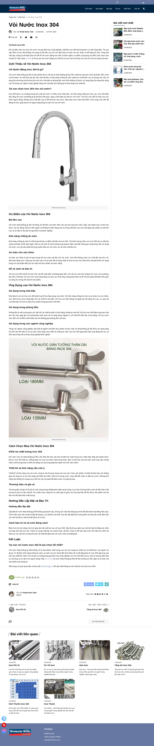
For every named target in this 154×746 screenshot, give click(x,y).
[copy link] (36, 37)
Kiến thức (127, 9)
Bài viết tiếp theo (98, 605)
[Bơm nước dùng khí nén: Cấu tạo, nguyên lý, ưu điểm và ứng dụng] (117, 69)
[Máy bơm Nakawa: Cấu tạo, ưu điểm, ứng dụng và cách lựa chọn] (117, 82)
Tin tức (117, 9)
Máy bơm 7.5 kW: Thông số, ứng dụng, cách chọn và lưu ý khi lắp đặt (134, 56)
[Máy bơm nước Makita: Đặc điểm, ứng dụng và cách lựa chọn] (117, 31)
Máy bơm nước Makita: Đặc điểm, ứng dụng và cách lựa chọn (134, 31)
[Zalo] (4, 718)
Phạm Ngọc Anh (26, 32)
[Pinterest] (102, 594)
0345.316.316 (49, 734)
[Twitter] (100, 594)
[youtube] (107, 594)
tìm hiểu (28, 58)
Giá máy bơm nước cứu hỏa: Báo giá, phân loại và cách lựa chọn (134, 43)
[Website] (97, 594)
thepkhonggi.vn (47, 566)
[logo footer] (25, 732)
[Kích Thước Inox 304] (24, 689)
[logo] (17, 11)
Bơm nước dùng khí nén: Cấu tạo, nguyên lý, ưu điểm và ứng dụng (134, 69)
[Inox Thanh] (59, 689)
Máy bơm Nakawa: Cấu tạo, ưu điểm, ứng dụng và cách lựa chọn (134, 81)
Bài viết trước (18, 605)
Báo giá (109, 9)
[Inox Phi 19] (24, 650)
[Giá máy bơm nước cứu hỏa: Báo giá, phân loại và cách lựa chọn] (117, 44)
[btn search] (143, 3)
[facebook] (95, 594)
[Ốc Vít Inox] (59, 650)
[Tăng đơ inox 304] (130, 650)
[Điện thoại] (4, 724)
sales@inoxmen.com (52, 740)
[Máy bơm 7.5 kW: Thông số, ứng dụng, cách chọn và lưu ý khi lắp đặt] (117, 57)
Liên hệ (137, 9)
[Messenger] (4, 731)
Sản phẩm (99, 9)
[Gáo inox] (94, 650)
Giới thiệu (88, 9)
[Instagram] (105, 594)
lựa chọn (48, 559)
